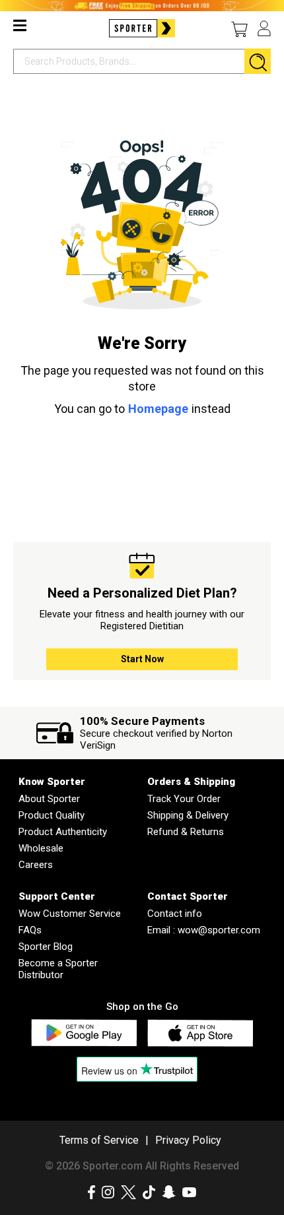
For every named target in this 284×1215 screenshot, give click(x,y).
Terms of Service (99, 1140)
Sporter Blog (45, 946)
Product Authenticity (62, 832)
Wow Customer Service (69, 913)
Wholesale (40, 848)
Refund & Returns (185, 832)
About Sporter (49, 799)
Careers (35, 865)
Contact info (174, 913)
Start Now (142, 659)
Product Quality (51, 815)
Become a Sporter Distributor (58, 969)
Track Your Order (184, 799)
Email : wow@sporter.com (203, 930)
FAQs (30, 930)
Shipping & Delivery (188, 815)
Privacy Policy (188, 1140)
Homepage (158, 409)
